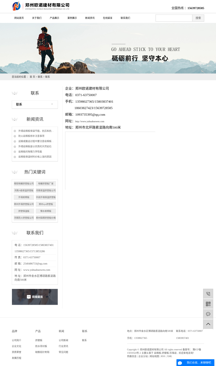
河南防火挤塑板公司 (24, 217)
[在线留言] (208, 314)
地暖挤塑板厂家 (45, 183)
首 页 (32, 77)
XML (169, 356)
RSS (163, 356)
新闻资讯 (90, 18)
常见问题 (63, 352)
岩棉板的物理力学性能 (30, 151)
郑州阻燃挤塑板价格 (46, 217)
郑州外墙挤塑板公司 (24, 204)
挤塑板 (38, 340)
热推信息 (132, 356)
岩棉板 (157, 353)
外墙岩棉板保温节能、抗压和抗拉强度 (37, 131)
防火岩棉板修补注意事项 (31, 136)
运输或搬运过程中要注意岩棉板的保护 (37, 141)
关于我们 (37, 18)
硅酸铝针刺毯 (42, 352)
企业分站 (143, 356)
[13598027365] (208, 294)
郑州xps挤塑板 (46, 204)
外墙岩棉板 (23, 197)
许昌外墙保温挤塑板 (46, 197)
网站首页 (19, 18)
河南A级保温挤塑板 (23, 190)
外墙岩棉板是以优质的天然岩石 (34, 146)
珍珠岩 (173, 353)
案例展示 (72, 18)
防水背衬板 (41, 346)
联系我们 (125, 18)
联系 (40, 77)
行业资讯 (63, 346)
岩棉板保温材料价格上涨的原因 (34, 156)
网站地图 (154, 356)
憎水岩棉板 (45, 211)
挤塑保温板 (23, 211)
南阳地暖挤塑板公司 (24, 183)
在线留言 (107, 18)
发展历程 (16, 358)
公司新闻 (63, 340)
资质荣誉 (16, 352)
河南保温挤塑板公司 (46, 190)
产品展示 (54, 18)
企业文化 (16, 346)
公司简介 (16, 340)
